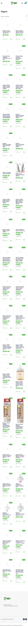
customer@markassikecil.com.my (11, 606)
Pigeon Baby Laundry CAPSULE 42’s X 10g (7, 57)
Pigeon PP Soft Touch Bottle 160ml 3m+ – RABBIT (7, 317)
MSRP (18, 63)
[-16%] (7, 535)
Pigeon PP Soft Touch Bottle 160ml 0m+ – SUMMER (20, 288)
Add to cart (5, 39)
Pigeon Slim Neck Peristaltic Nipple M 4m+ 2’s (7, 485)
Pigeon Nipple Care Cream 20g (20, 230)
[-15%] (7, 166)
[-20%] (7, 251)
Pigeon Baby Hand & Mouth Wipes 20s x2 (20, 32)
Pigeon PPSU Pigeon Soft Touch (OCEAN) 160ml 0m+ (20, 346)
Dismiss (21, 625)
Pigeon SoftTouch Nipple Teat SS (7, 514)
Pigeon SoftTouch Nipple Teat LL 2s (20, 485)
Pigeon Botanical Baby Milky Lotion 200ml (20, 116)
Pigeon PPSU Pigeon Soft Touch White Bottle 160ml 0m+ (19, 384)
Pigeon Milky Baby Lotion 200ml (6, 230)
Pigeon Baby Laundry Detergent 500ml (19, 57)
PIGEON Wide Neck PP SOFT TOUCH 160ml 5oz (20, 571)
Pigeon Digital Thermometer (7, 173)
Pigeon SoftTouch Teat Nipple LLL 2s (20, 514)
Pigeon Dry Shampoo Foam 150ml (20, 175)
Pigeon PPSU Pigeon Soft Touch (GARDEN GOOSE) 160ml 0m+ (7, 347)
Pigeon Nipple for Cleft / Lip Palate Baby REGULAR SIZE (7, 259)
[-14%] (7, 223)
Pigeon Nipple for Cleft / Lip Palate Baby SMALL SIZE (20, 259)
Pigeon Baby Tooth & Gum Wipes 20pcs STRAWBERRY (6, 116)
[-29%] (20, 79)
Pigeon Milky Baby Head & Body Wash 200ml (6, 201)
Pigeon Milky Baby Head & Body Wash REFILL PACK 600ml (19, 201)
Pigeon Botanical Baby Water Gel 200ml (20, 145)
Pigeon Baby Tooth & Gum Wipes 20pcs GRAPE (6, 87)
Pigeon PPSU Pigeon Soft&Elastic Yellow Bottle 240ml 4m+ (19, 426)
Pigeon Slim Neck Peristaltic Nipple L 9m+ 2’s (7, 456)
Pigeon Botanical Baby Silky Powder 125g (7, 145)
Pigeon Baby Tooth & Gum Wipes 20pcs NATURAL (19, 87)
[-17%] (20, 50)
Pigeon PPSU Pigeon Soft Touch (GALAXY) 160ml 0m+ (20, 317)
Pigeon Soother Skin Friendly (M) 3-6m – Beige (7, 542)
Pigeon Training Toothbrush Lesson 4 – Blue (20, 542)
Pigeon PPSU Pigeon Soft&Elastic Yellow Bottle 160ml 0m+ (6, 425)
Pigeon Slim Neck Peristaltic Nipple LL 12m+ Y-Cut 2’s (20, 456)
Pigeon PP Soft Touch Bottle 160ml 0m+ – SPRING (7, 288)
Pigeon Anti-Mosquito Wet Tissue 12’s (7, 32)
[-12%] (20, 108)
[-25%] (7, 79)
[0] (25, 3)
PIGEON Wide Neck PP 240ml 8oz (7, 571)
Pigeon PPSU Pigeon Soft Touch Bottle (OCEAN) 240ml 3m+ (7, 376)
